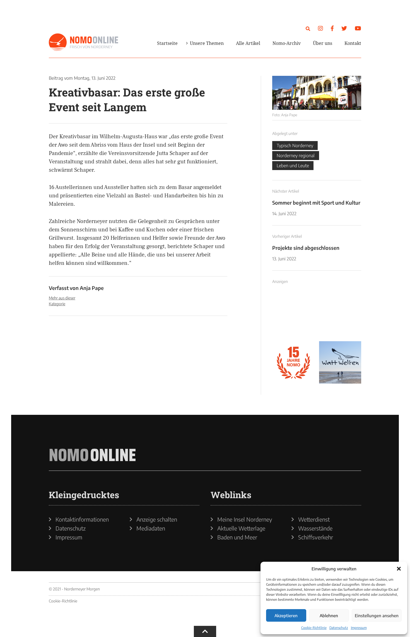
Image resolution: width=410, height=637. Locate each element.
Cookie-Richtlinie (314, 628)
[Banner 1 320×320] (293, 316)
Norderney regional (296, 155)
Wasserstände (315, 528)
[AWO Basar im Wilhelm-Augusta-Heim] (316, 93)
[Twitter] (344, 28)
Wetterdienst (314, 519)
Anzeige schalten (156, 519)
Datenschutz (338, 628)
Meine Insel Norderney (244, 519)
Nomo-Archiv (286, 43)
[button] (399, 568)
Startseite (167, 43)
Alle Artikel (248, 43)
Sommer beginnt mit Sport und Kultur (316, 202)
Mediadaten (150, 528)
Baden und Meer (237, 537)
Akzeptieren (286, 615)
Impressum (359, 628)
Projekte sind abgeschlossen (305, 247)
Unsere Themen (207, 43)
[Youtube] (358, 28)
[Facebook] (332, 28)
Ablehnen (329, 615)
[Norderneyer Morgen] (84, 42)
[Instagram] (320, 28)
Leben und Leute (293, 165)
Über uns (322, 43)
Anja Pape (92, 288)
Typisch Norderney (295, 145)
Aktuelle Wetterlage (241, 528)
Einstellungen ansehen (377, 615)
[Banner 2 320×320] (340, 316)
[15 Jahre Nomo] (293, 362)
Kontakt (352, 43)
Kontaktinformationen (82, 519)
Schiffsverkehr (315, 537)
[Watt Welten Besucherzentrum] (340, 362)
